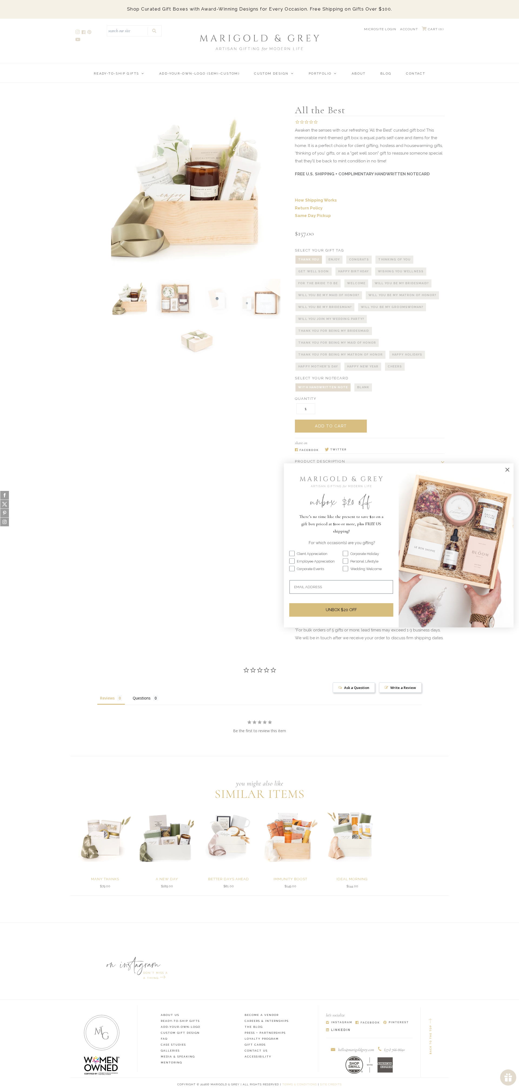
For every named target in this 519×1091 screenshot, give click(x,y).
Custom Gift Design (180, 1032)
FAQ (164, 1038)
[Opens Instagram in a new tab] (339, 1022)
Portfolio (320, 73)
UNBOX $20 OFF (341, 609)
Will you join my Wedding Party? (331, 319)
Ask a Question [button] (356, 687)
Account (409, 29)
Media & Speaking (178, 1056)
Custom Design (271, 73)
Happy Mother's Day (318, 366)
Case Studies (173, 1044)
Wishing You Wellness (401, 271)
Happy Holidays (407, 354)
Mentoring (171, 1062)
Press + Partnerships (265, 1032)
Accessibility (258, 1056)
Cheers (395, 366)
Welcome (356, 283)
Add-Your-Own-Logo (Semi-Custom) (199, 73)
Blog (386, 73)
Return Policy (308, 208)
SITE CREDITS (331, 1084)
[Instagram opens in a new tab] (78, 32)
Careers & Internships (267, 1020)
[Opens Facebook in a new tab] (306, 449)
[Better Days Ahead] (229, 835)
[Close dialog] (507, 470)
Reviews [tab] (107, 698)
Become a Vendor (262, 1014)
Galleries (170, 1050)
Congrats (359, 259)
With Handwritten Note (323, 387)
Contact (415, 73)
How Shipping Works (316, 200)
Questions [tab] (142, 698)
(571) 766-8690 (394, 1049)
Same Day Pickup (313, 215)
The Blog (254, 1026)
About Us (170, 1014)
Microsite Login (380, 29)
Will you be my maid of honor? (328, 295)
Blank (363, 387)
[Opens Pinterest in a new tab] (395, 1022)
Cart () (435, 29)
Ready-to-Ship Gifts (116, 73)
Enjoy (334, 259)
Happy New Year (362, 366)
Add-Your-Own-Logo (180, 1026)
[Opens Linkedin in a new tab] (338, 1030)
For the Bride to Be (318, 283)
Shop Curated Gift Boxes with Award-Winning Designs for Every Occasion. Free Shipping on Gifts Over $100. (259, 9)
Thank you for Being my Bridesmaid (333, 331)
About (359, 73)
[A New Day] (167, 835)
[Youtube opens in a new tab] (78, 40)
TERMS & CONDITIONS (299, 1084)
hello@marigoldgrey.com (356, 1049)
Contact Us (256, 1050)
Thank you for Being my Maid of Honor (337, 342)
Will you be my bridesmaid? (402, 283)
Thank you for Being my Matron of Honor (340, 354)
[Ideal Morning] (352, 835)
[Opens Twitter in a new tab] (335, 449)
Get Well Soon (313, 271)
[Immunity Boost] (290, 835)
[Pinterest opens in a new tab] (89, 32)
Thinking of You (394, 259)
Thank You (308, 259)
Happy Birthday (353, 271)
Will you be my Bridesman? (325, 307)
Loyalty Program (262, 1038)
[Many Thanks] (105, 835)
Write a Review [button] (403, 687)
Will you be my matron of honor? (402, 295)
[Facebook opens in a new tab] (84, 32)
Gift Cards (255, 1044)
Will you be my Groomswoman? (392, 307)
